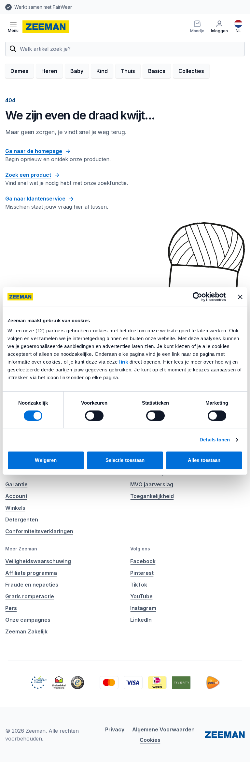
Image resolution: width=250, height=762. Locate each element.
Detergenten (21, 519)
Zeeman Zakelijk (26, 631)
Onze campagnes (27, 620)
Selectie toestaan (125, 460)
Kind (102, 71)
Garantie (16, 484)
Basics (156, 71)
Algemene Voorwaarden (163, 729)
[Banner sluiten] (240, 297)
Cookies (150, 740)
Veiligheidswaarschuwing (38, 561)
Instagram (143, 608)
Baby (76, 71)
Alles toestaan (204, 460)
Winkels (15, 508)
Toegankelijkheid (152, 496)
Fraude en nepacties (31, 584)
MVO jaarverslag (151, 484)
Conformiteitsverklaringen (39, 531)
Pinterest (142, 573)
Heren (49, 71)
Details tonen (215, 439)
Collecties (191, 71)
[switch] (94, 415)
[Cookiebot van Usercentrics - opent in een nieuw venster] (197, 297)
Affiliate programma (31, 573)
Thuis (128, 71)
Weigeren (46, 460)
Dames (19, 71)
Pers (11, 608)
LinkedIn (141, 620)
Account (16, 496)
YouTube (141, 596)
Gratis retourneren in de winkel (110, 7)
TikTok (138, 584)
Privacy (114, 729)
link (124, 362)
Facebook (143, 561)
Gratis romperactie (29, 596)
